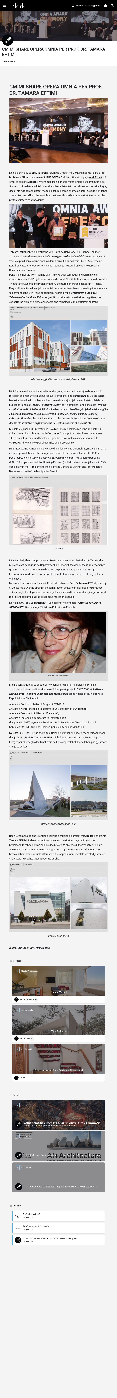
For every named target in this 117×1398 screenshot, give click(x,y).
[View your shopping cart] (106, 5)
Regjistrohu (96, 5)
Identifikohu (81, 5)
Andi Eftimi (95, 177)
